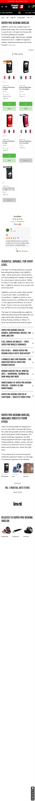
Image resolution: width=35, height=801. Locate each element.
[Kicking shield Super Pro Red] (9, 121)
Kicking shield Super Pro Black (9, 88)
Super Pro (13, 17)
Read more (12, 45)
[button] (6, 6)
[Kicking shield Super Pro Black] (9, 67)
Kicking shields (21, 17)
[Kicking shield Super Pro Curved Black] (26, 67)
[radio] (9, 78)
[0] (32, 6)
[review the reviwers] (7, 235)
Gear (7, 17)
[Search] (29, 6)
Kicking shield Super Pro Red (9, 142)
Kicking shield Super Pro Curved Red (25, 142)
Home (2, 17)
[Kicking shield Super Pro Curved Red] (26, 121)
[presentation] (4, 78)
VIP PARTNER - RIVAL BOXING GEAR (17, 1)
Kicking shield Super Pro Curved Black (25, 88)
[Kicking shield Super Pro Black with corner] (9, 172)
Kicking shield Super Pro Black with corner (9, 189)
